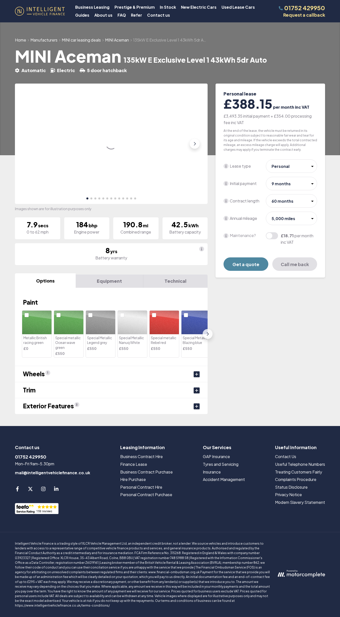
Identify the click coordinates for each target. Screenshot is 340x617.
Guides (82, 15)
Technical (175, 281)
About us (103, 15)
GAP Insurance (216, 456)
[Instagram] (43, 489)
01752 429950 (30, 457)
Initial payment (243, 183)
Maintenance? (243, 235)
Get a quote (245, 264)
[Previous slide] (28, 144)
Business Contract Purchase (146, 472)
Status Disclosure (291, 487)
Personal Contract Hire (141, 487)
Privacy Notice (288, 494)
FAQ (121, 15)
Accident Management (224, 479)
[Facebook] (17, 489)
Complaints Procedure (295, 479)
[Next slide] (195, 144)
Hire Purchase (133, 479)
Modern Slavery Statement (300, 502)
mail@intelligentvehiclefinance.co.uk (52, 472)
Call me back (295, 264)
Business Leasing (92, 7)
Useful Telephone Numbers (300, 464)
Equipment (109, 281)
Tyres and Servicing (220, 464)
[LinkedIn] (56, 489)
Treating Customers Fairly (298, 472)
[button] (87, 198)
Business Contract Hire (141, 456)
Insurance (212, 472)
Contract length (244, 200)
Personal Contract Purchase (146, 494)
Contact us (158, 15)
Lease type (240, 166)
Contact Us (285, 456)
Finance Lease (133, 464)
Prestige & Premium (134, 7)
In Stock (168, 7)
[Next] (208, 334)
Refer (136, 15)
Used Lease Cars (238, 7)
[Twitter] (30, 489)
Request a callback (304, 15)
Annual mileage (243, 218)
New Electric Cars (199, 7)
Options (45, 281)
